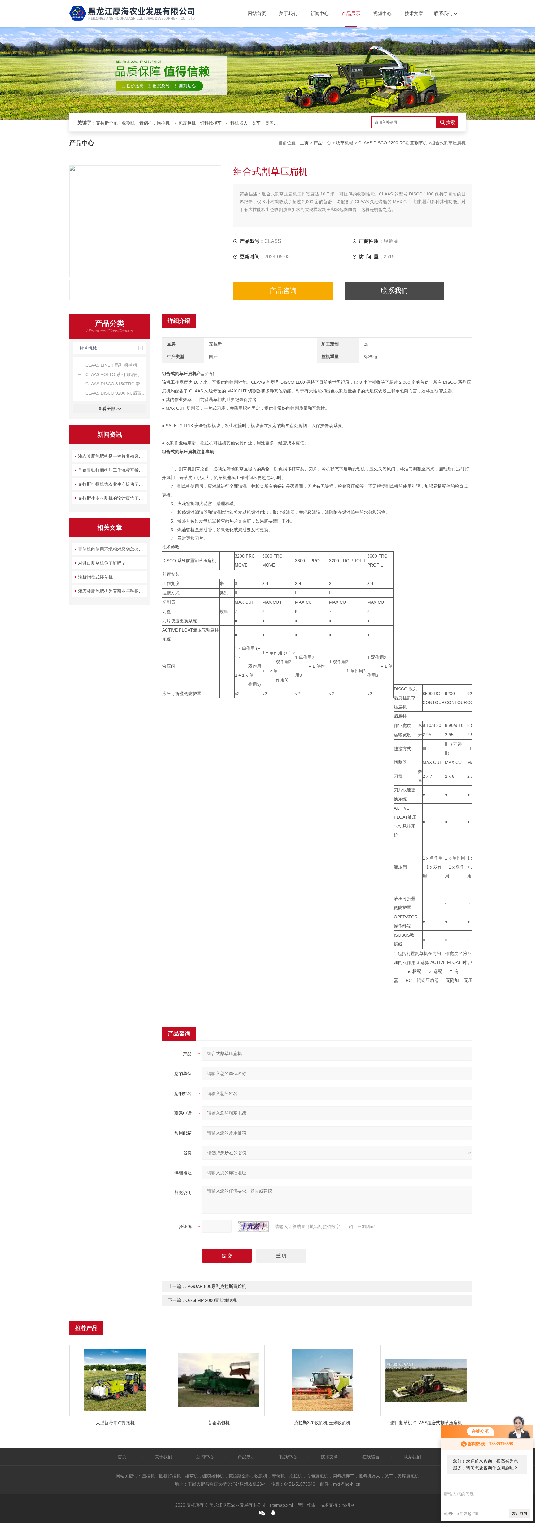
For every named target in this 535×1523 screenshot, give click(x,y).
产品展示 (351, 13)
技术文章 (414, 13)
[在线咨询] (273, 1513)
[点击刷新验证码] (253, 1226)
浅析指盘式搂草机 (95, 577)
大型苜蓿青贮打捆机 (115, 1422)
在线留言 (371, 1456)
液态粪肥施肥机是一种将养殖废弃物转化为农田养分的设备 (112, 456)
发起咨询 (519, 1513)
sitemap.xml (281, 1505)
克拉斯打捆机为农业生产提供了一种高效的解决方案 (112, 484)
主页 (304, 142)
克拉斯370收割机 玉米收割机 (322, 1422)
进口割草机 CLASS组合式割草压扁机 (426, 1422)
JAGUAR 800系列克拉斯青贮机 (215, 1286)
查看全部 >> (109, 408)
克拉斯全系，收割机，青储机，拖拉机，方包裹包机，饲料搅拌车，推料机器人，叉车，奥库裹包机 (189, 122)
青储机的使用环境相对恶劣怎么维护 (112, 549)
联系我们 (443, 13)
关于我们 (288, 13)
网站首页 (257, 13)
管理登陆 (306, 1505)
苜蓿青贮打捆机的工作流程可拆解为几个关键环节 (112, 470)
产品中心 (322, 142)
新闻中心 (319, 13)
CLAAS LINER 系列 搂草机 (111, 365)
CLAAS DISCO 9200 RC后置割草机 (392, 142)
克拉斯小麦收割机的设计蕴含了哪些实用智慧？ (112, 498)
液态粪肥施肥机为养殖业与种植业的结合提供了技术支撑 (112, 591)
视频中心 (382, 13)
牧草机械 (344, 142)
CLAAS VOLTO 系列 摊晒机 (112, 374)
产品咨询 (283, 291)
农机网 (348, 1505)
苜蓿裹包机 (219, 1422)
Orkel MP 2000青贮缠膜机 (211, 1300)
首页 (122, 1456)
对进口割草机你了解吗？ (102, 563)
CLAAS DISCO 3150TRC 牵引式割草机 (115, 383)
